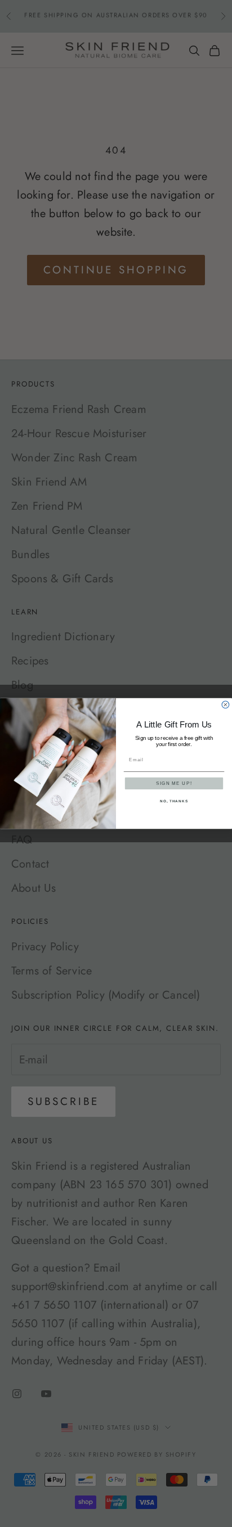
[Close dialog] (225, 704)
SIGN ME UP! (173, 783)
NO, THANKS (174, 801)
